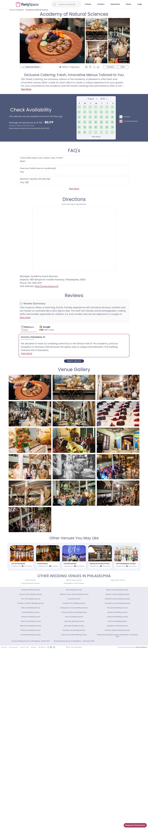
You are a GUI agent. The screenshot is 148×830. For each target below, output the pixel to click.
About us (4, 647)
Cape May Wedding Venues (74, 621)
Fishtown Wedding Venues (30, 617)
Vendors (100, 4)
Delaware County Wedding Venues (117, 599)
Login (139, 4)
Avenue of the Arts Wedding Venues (74, 635)
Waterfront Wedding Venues (117, 612)
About (128, 4)
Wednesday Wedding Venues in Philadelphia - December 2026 (117, 636)
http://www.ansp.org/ (46, 286)
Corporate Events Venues (30, 583)
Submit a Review (74, 361)
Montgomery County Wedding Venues (74, 608)
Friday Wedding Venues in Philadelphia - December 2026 (74, 641)
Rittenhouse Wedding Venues (30, 626)
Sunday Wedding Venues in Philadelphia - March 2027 (30, 641)
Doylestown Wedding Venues (117, 626)
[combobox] (68, 4)
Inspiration (115, 4)
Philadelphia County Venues (74, 583)
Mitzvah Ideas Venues (74, 580)
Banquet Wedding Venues (30, 590)
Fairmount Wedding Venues (31, 630)
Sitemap (33, 647)
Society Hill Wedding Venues (31, 635)
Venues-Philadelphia (16, 10)
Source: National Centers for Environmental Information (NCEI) (29, 128)
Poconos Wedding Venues (117, 621)
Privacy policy (13, 647)
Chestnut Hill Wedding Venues (117, 617)
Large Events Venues (117, 580)
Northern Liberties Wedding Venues (117, 630)
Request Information (135, 825)
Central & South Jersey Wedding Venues (74, 594)
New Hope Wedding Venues (74, 626)
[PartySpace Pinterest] (51, 647)
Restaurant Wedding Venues (117, 608)
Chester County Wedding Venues (117, 594)
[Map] (90, 67)
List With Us (42, 647)
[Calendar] (86, 67)
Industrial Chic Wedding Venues (74, 603)
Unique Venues (30, 580)
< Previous (110, 67)
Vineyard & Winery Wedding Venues (74, 612)
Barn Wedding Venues (74, 590)
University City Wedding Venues (74, 630)
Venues (88, 4)
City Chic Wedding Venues (30, 599)
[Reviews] (98, 67)
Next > (123, 67)
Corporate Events (74, 599)
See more (25, 317)
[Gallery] (94, 67)
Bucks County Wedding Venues (30, 594)
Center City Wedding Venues (30, 621)
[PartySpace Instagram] (54, 647)
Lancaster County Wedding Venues (117, 603)
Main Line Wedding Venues (30, 608)
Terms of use (24, 647)
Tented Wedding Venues (30, 612)
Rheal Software (141, 647)
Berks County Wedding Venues (117, 590)
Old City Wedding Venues (74, 617)
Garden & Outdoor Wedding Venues (31, 603)
